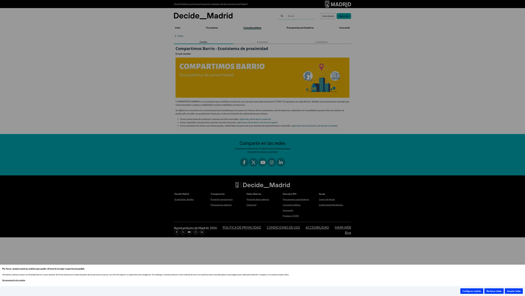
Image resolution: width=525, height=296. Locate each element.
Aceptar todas (514, 291)
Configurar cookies (472, 291)
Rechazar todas (494, 291)
